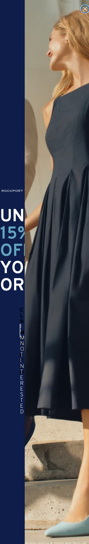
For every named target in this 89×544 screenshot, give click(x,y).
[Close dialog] (85, 9)
